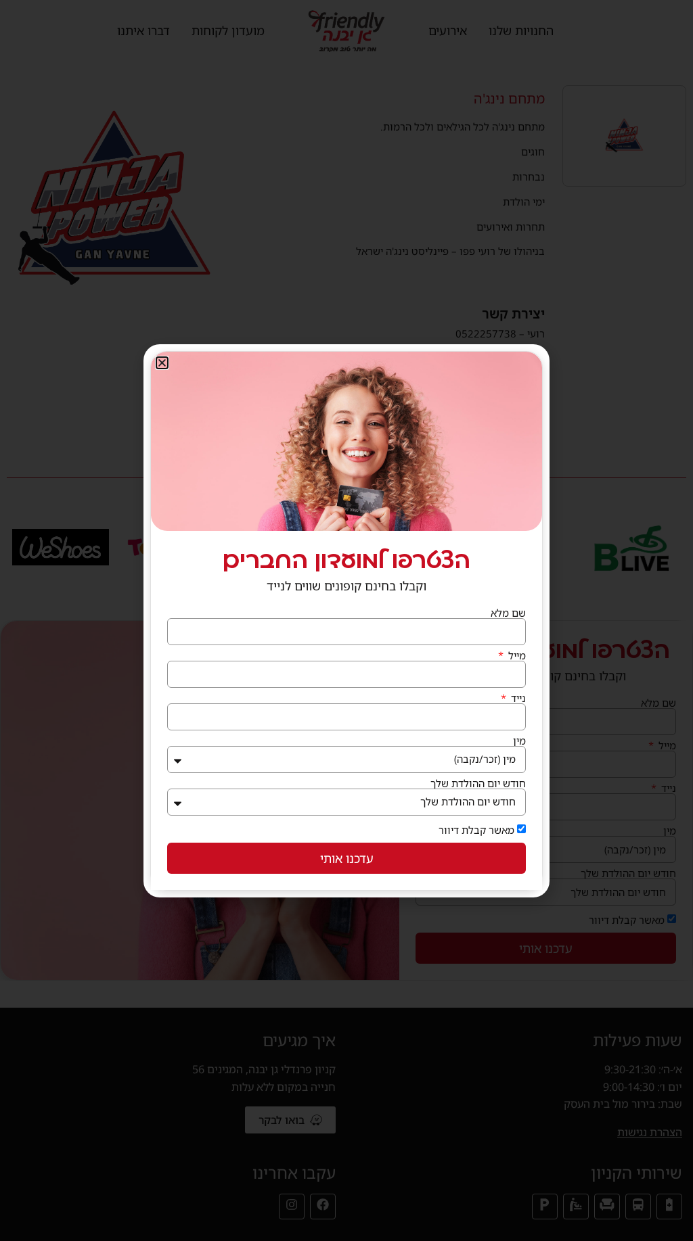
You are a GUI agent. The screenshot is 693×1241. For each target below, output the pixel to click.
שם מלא (508, 613)
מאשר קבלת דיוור (476, 830)
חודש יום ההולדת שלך (478, 783)
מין (519, 741)
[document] (346, 620)
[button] (162, 363)
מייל (516, 656)
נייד (517, 698)
